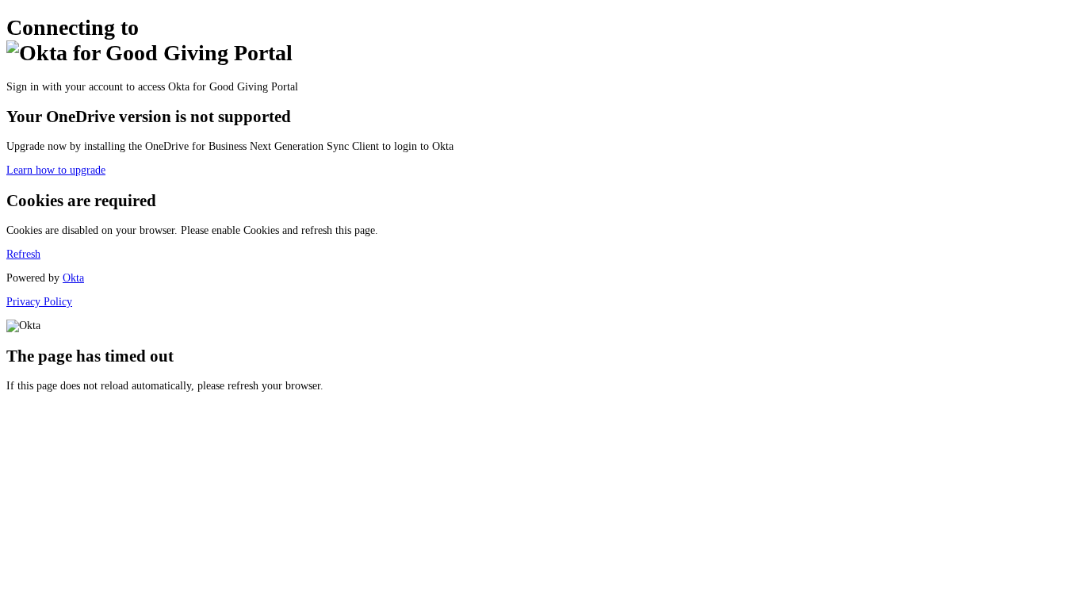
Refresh (23, 254)
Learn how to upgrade (55, 170)
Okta (73, 278)
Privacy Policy (39, 302)
